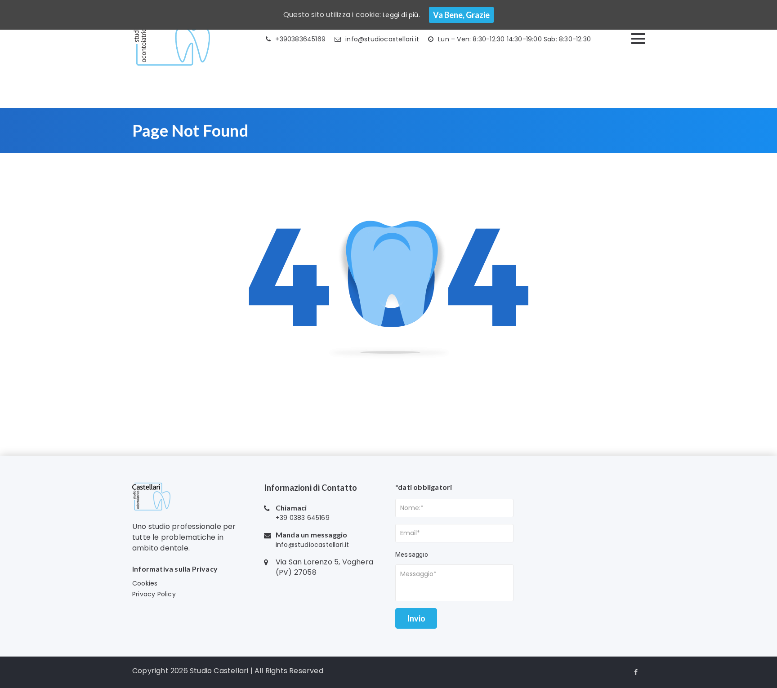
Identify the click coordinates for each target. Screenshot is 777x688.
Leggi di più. (401, 14)
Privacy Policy (154, 594)
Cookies (144, 583)
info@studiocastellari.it (382, 39)
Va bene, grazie (461, 15)
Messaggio (411, 554)
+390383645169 (300, 39)
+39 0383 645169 (303, 517)
